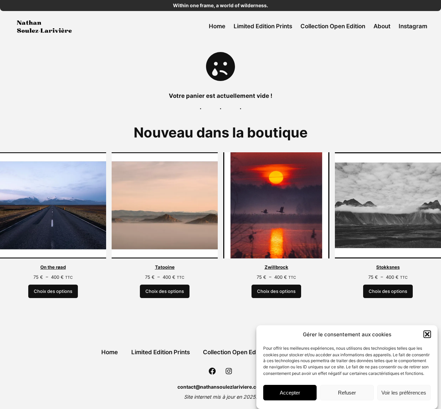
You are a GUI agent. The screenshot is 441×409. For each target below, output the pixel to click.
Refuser (347, 393)
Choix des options (53, 291)
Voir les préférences (403, 393)
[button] (427, 334)
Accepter (290, 393)
